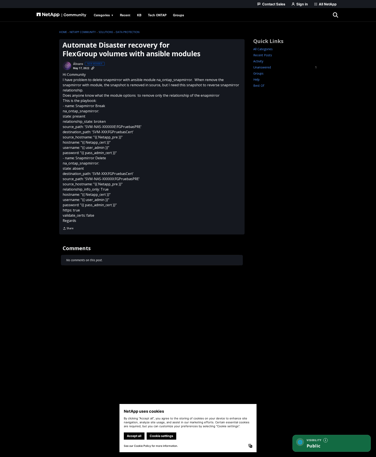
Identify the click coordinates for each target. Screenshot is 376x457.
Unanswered (285, 67)
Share (68, 228)
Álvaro (78, 64)
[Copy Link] (92, 68)
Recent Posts (262, 55)
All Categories (263, 49)
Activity (258, 61)
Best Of (258, 85)
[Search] (335, 15)
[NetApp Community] (61, 15)
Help (256, 79)
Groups (258, 73)
